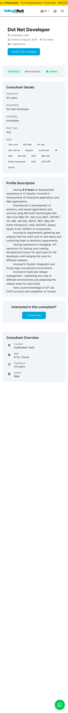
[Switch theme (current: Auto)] (55, 11)
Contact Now (34, 315)
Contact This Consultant (23, 51)
